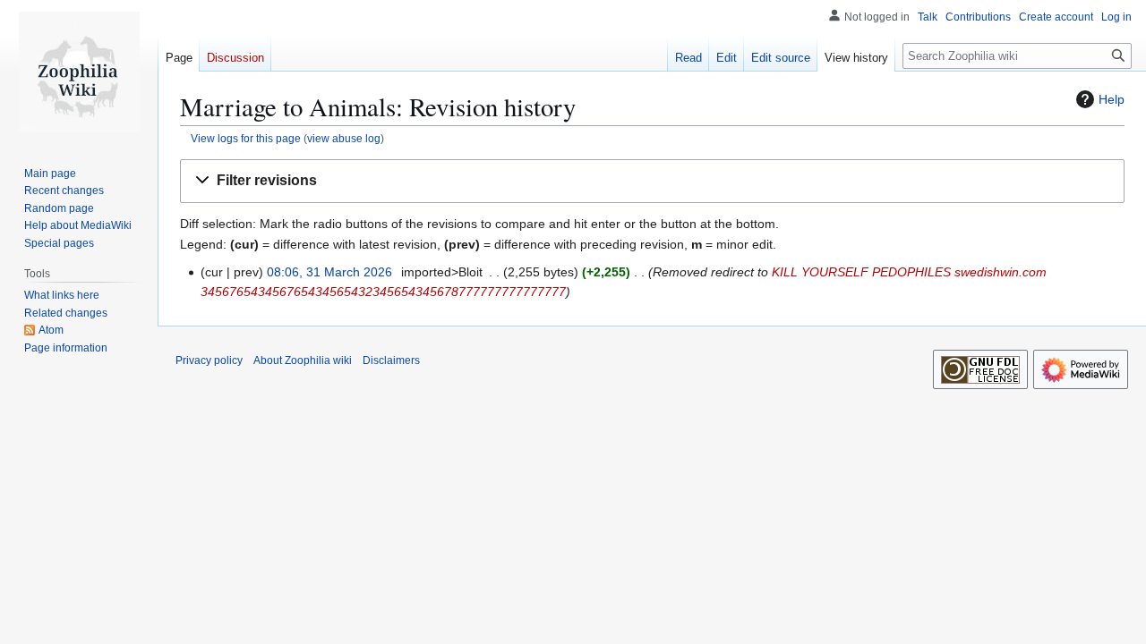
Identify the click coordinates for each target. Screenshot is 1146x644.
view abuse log (344, 138)
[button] (652, 181)
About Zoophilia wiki (302, 360)
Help (1112, 99)
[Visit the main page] (78, 71)
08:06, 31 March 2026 (329, 272)
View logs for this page (246, 138)
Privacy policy (209, 360)
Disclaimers (391, 360)
